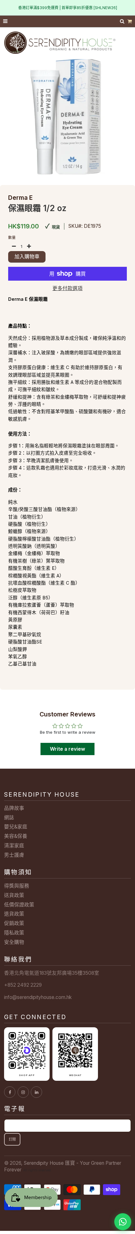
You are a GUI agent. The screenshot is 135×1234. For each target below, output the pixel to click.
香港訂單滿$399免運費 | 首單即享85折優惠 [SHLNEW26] (67, 7)
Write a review (67, 749)
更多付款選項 (67, 288)
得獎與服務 (16, 886)
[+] (29, 246)
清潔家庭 (14, 846)
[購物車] (130, 21)
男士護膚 (14, 855)
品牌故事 (14, 808)
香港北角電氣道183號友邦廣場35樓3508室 (51, 973)
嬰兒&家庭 (15, 827)
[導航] (5, 21)
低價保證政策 (19, 905)
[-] (14, 246)
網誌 (9, 818)
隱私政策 (14, 933)
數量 (12, 237)
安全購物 (14, 942)
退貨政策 (14, 914)
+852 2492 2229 (23, 985)
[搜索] (123, 21)
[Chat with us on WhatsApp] (122, 1221)
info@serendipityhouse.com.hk (38, 997)
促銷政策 (14, 923)
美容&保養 (15, 836)
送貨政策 (14, 895)
